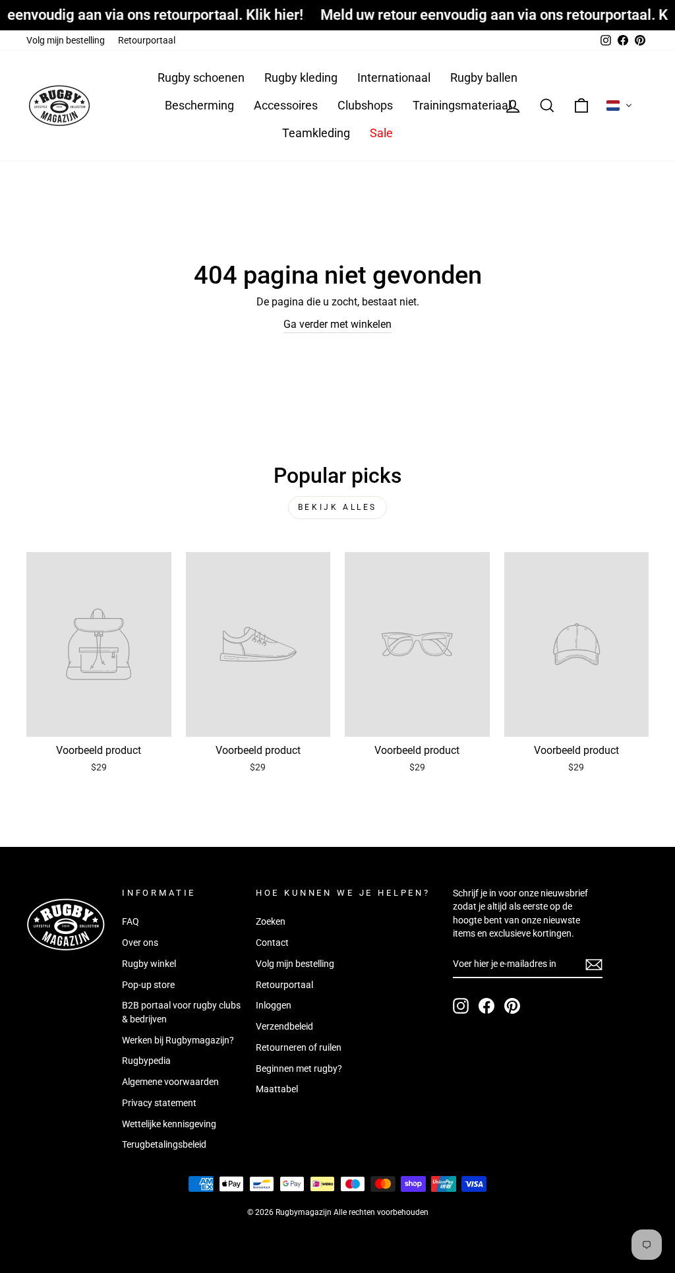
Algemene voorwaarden (170, 1081)
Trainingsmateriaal (462, 105)
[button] (619, 105)
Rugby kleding (301, 77)
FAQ (130, 921)
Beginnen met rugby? (299, 1068)
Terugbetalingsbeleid (164, 1144)
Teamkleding (316, 133)
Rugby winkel (149, 963)
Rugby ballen (483, 77)
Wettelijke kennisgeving (169, 1124)
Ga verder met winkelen (337, 324)
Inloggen (273, 1005)
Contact (272, 942)
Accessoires (286, 105)
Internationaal (393, 77)
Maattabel (277, 1089)
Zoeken (270, 921)
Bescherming (199, 105)
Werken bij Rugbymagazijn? (178, 1040)
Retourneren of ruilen (298, 1047)
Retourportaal (146, 40)
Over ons (140, 942)
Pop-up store (148, 984)
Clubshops (365, 105)
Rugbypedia (146, 1060)
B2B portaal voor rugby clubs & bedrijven (181, 1012)
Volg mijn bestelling (65, 40)
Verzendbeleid (284, 1026)
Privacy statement (159, 1103)
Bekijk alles (337, 507)
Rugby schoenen (201, 77)
